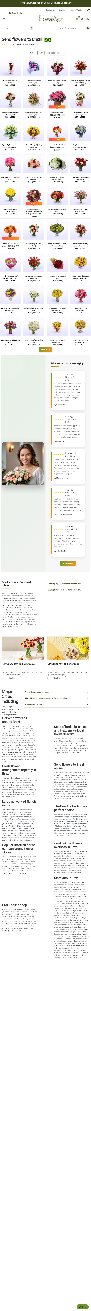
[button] (87, 10)
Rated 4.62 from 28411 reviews (23, 45)
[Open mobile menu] (4, 19)
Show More (45, 349)
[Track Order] (88, 28)
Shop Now (12, 678)
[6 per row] (60, 53)
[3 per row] (48, 53)
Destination (62, 10)
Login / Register (77, 10)
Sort (41, 53)
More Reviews (68, 563)
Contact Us (50, 10)
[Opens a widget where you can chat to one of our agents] (83, 1307)
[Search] (31, 28)
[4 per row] (53, 53)
